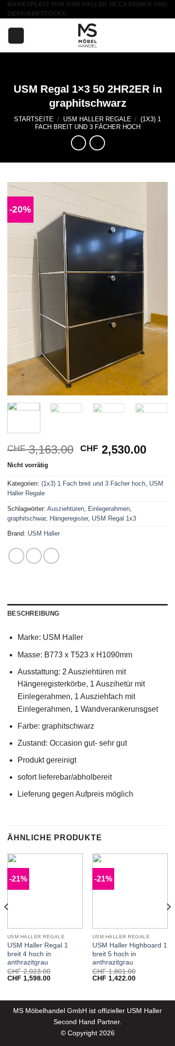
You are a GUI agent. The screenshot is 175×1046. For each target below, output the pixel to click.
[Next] (152, 288)
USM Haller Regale (97, 119)
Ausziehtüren (65, 508)
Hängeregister (69, 518)
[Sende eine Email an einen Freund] (51, 556)
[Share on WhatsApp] (16, 556)
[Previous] (23, 288)
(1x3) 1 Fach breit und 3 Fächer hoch (98, 122)
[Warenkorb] (163, 35)
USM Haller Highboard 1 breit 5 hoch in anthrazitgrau (129, 954)
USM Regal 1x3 (114, 518)
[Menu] (16, 36)
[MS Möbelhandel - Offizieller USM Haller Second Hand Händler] (87, 35)
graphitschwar (26, 518)
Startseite (33, 119)
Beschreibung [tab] (33, 613)
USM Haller (44, 533)
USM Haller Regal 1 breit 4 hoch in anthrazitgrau (37, 954)
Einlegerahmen (109, 508)
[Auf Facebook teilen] (34, 556)
